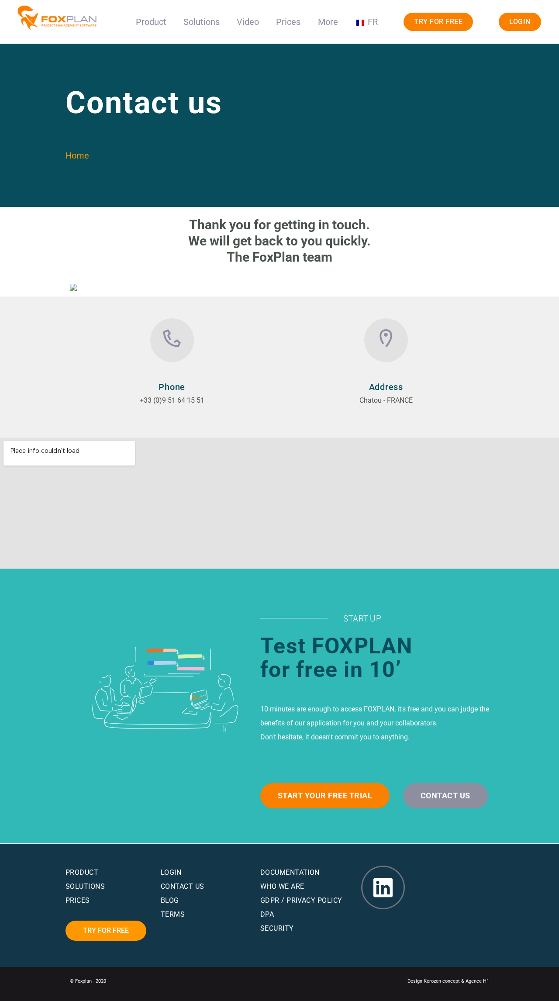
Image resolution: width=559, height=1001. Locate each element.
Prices (288, 22)
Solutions (201, 22)
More (328, 22)
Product (151, 22)
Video (248, 22)
